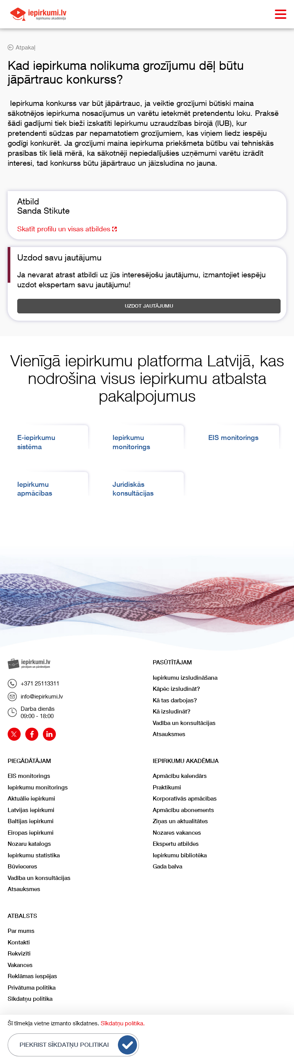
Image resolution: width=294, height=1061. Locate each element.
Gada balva (167, 866)
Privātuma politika (32, 987)
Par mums (21, 931)
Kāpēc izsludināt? (176, 688)
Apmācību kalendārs (180, 776)
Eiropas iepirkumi (31, 832)
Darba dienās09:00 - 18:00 (38, 712)
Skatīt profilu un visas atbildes (64, 228)
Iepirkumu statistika (34, 855)
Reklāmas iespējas (32, 976)
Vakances (20, 965)
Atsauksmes (169, 734)
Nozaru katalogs (29, 843)
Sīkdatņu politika (30, 998)
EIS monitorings (233, 437)
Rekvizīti (19, 953)
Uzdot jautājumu (149, 306)
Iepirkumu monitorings (38, 787)
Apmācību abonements (183, 810)
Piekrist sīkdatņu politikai (64, 1044)
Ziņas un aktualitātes (180, 821)
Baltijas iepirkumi (31, 821)
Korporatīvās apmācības (185, 798)
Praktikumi (167, 787)
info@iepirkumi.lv (42, 696)
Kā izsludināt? (171, 711)
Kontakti (19, 942)
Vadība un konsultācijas (184, 723)
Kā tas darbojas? (175, 700)
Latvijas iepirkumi (31, 810)
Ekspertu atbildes (176, 843)
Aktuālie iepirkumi (31, 798)
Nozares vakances (177, 832)
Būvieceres (22, 866)
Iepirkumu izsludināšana (185, 677)
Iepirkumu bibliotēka (180, 855)
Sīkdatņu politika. (123, 1023)
